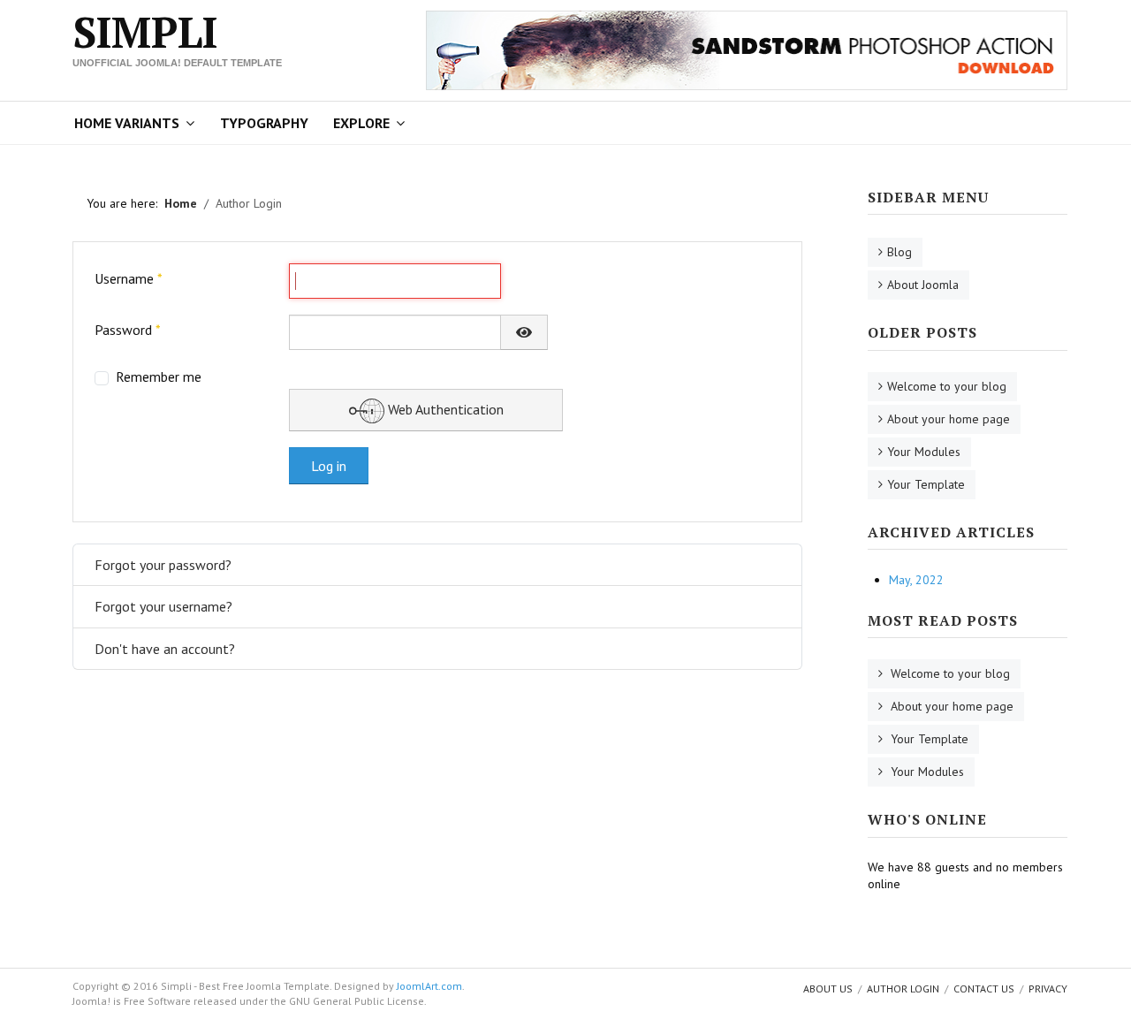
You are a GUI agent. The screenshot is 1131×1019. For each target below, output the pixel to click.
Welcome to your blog (946, 386)
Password (128, 329)
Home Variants (126, 123)
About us (828, 988)
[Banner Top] (746, 48)
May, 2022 (916, 580)
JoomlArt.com (429, 985)
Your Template (926, 484)
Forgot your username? (163, 606)
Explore (361, 123)
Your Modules (923, 452)
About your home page (948, 419)
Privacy (1048, 988)
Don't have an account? (165, 649)
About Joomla (923, 285)
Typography (264, 123)
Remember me (158, 376)
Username (129, 278)
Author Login (903, 988)
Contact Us (983, 988)
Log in (328, 466)
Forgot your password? (163, 565)
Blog (899, 252)
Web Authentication (444, 409)
